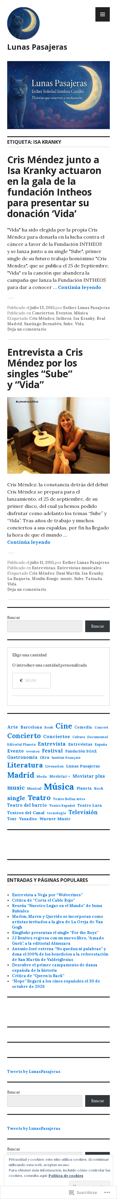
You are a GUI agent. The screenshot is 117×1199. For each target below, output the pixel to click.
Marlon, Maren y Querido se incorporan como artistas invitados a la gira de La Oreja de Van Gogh (57, 922)
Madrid (20, 775)
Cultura (78, 737)
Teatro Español (62, 805)
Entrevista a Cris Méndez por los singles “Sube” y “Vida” (45, 368)
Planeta (84, 788)
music (66, 578)
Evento (15, 751)
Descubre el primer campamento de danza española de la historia (55, 967)
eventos (33, 751)
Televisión (83, 812)
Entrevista (52, 744)
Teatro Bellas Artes (69, 799)
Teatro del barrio (27, 805)
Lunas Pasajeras (37, 47)
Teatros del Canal (26, 812)
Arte (12, 727)
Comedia (83, 727)
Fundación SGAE (81, 751)
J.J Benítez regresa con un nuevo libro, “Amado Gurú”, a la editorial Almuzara (58, 940)
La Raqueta (18, 578)
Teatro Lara (89, 805)
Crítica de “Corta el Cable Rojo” (43, 900)
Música (81, 313)
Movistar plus (89, 776)
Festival (52, 750)
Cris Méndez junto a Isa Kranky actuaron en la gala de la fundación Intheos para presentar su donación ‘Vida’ (54, 186)
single (16, 798)
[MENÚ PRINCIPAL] (102, 14)
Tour (11, 818)
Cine (64, 726)
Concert (101, 727)
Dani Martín (68, 573)
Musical (34, 788)
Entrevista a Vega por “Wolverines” (47, 894)
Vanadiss (28, 818)
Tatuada (94, 578)
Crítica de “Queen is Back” (38, 975)
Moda (42, 776)
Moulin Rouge (45, 578)
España (101, 744)
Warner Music (54, 818)
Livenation (54, 766)
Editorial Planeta (21, 744)
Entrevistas (43, 567)
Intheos (63, 318)
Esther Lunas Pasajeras (86, 307)
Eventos (64, 313)
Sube (68, 323)
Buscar (13, 617)
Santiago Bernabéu (43, 323)
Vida (79, 323)
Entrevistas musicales (79, 567)
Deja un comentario (26, 329)
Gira (44, 757)
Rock (98, 788)
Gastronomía (22, 757)
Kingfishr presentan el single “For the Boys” (55, 932)
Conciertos (43, 313)
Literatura (25, 765)
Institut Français (66, 758)
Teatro (39, 797)
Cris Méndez (41, 318)
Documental (97, 737)
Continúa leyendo (79, 287)
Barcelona (31, 727)
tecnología (56, 813)
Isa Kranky (84, 318)
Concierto (24, 736)
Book (48, 727)
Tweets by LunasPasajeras (33, 1071)
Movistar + (59, 776)
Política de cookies (66, 1175)
